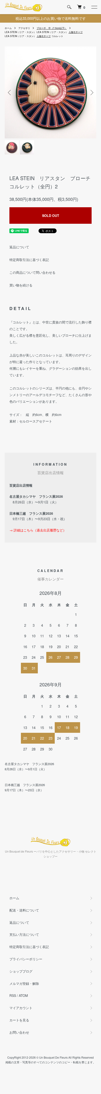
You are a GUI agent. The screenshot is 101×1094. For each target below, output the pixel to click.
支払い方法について (24, 934)
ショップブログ (20, 971)
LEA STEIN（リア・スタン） (20, 32)
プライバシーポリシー (25, 959)
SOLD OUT (50, 215)
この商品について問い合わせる (32, 272)
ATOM (23, 995)
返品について (19, 246)
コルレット (57, 36)
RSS (12, 995)
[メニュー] (94, 7)
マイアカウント (20, 1007)
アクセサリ (24, 28)
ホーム (8, 28)
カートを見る (19, 1020)
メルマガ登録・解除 (24, 983)
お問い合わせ (19, 1032)
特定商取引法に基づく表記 (29, 259)
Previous (10, 92)
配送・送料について (24, 910)
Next (91, 92)
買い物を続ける (20, 285)
